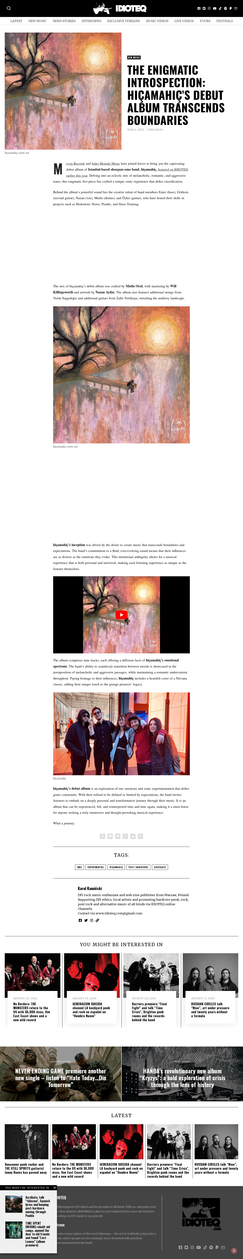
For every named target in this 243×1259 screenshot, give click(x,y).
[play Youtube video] (121, 614)
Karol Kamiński (90, 888)
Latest (16, 21)
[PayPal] (231, 8)
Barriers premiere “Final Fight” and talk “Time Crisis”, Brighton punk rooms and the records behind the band (149, 1011)
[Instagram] (209, 8)
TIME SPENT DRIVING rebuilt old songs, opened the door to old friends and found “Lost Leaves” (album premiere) (37, 1234)
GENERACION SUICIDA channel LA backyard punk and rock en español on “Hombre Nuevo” (91, 1009)
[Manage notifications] (234, 1251)
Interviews (91, 21)
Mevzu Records (75, 163)
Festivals (224, 21)
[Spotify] (225, 8)
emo (79, 867)
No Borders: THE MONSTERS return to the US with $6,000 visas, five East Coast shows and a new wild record (31, 1011)
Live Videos (184, 21)
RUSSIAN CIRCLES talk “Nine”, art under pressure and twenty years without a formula (210, 1009)
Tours (205, 21)
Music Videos (157, 21)
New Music (37, 21)
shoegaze (160, 867)
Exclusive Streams (123, 21)
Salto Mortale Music (106, 163)
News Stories (64, 21)
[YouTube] (214, 8)
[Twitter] (204, 8)
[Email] (235, 8)
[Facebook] (199, 8)
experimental (96, 867)
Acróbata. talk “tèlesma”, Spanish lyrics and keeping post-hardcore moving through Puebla (37, 1206)
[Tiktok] (220, 8)
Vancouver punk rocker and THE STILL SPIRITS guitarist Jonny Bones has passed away (26, 1168)
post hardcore (138, 867)
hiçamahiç (116, 867)
